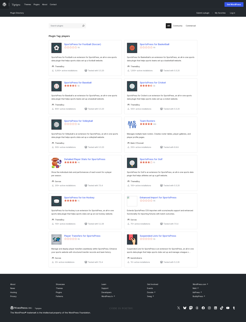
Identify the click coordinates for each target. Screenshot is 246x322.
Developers (106, 292)
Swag (150, 296)
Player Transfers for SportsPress (82, 235)
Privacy (13, 296)
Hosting (13, 292)
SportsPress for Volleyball (78, 121)
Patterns (59, 296)
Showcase (60, 284)
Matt (196, 288)
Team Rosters (147, 121)
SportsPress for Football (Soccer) (82, 44)
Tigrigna (38, 308)
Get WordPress (234, 4)
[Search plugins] (83, 25)
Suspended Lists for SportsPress (158, 235)
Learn (103, 284)
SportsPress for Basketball (154, 44)
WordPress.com (200, 284)
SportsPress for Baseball (77, 82)
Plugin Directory (17, 13)
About (12, 284)
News (12, 288)
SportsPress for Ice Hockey (79, 197)
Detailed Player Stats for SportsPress (84, 159)
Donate (151, 292)
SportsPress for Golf (151, 159)
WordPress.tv (108, 296)
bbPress (197, 292)
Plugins (59, 292)
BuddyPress (199, 296)
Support (104, 288)
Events (150, 288)
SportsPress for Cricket (153, 82)
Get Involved (152, 284)
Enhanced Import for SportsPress (158, 197)
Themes (59, 288)
